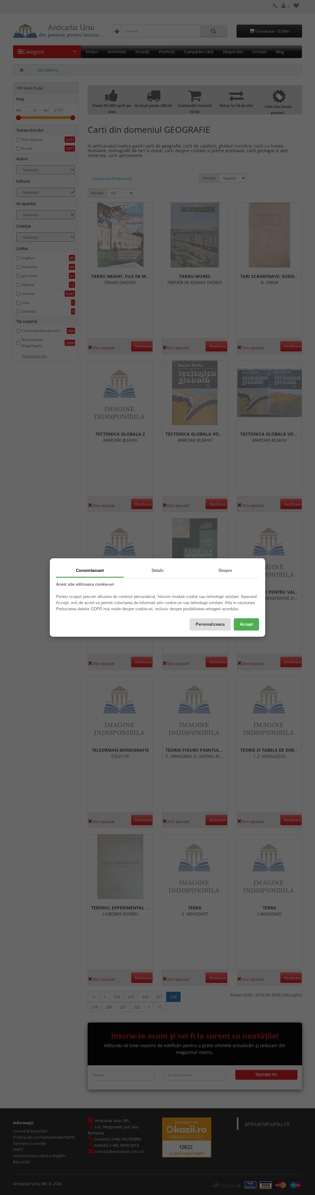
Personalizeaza (210, 624)
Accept (246, 624)
